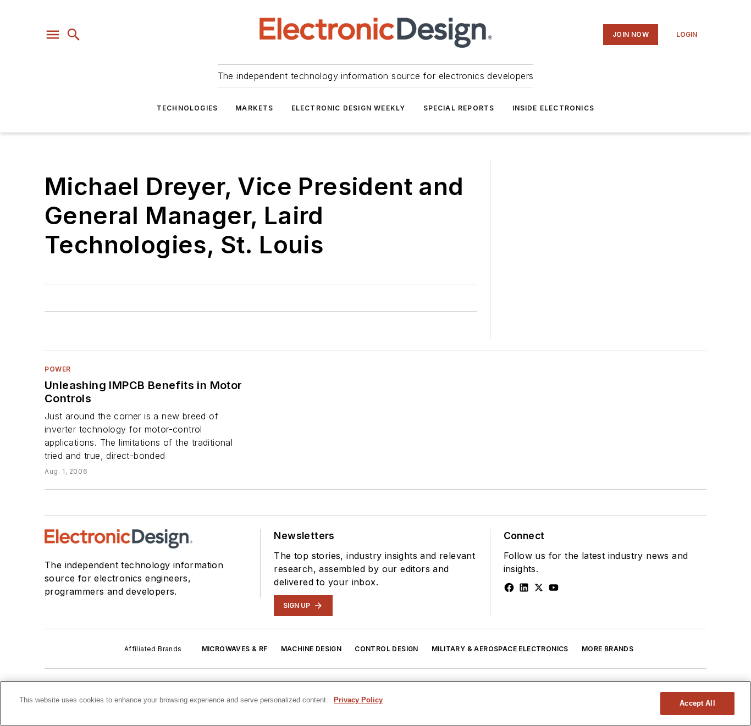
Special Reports (459, 108)
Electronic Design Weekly (348, 108)
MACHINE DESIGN (311, 649)
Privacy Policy (358, 700)
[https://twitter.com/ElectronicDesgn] (538, 587)
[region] (375, 703)
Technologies (187, 108)
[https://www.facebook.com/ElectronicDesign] (509, 587)
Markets (254, 108)
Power (58, 369)
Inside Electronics (553, 108)
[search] (73, 34)
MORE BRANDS (607, 649)
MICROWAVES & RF (235, 649)
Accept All (697, 703)
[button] (53, 34)
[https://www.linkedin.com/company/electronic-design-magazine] (523, 587)
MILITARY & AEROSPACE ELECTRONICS (500, 649)
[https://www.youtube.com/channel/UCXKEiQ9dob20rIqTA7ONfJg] (553, 587)
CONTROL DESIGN (386, 649)
